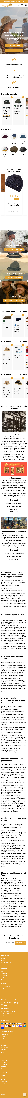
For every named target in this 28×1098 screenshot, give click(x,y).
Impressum (4, 973)
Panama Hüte (4, 1043)
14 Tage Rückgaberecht (6, 1013)
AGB (2, 971)
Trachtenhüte (4, 832)
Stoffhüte (3, 1066)
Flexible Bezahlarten (6, 1015)
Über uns (3, 994)
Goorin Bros (4, 1081)
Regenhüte (3, 1062)
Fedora (3, 1036)
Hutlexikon (3, 988)
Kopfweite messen (5, 986)
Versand (3, 958)
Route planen (14, 513)
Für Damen (8, 300)
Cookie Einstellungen (6, 962)
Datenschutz (4, 975)
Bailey (2, 1077)
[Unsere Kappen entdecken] (14, 241)
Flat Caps (3, 1038)
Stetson (3, 1088)
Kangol (3, 1083)
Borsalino (3, 1079)
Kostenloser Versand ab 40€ (8, 1011)
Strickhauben (4, 1045)
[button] (6, 115)
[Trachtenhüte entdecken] (14, 267)
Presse (3, 979)
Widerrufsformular (5, 964)
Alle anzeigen (23, 94)
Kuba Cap (3, 1041)
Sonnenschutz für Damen (14, 50)
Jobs (2, 977)
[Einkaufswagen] (22, 5)
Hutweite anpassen (5, 992)
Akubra (3, 1075)
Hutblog (3, 990)
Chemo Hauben (5, 1058)
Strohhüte (3, 1068)
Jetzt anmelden (20, 942)
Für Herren (19, 300)
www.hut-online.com (19, 459)
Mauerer (3, 1085)
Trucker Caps (4, 1047)
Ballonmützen (4, 1055)
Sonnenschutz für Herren (13, 45)
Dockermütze (4, 1034)
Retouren (3, 960)
